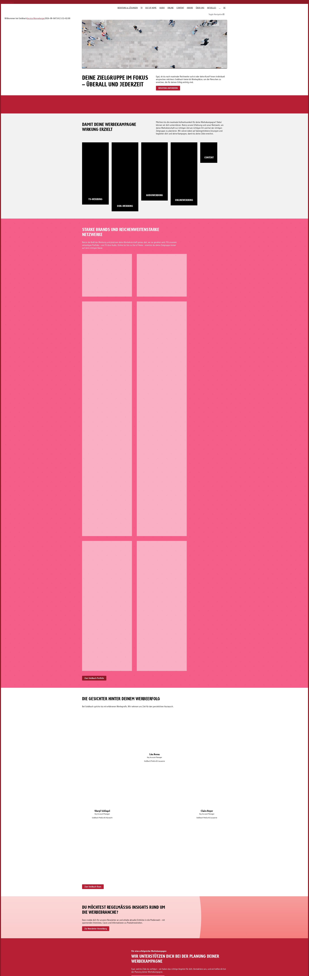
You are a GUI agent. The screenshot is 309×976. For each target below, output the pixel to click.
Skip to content (7, 2)
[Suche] (220, 8)
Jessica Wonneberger (36, 18)
